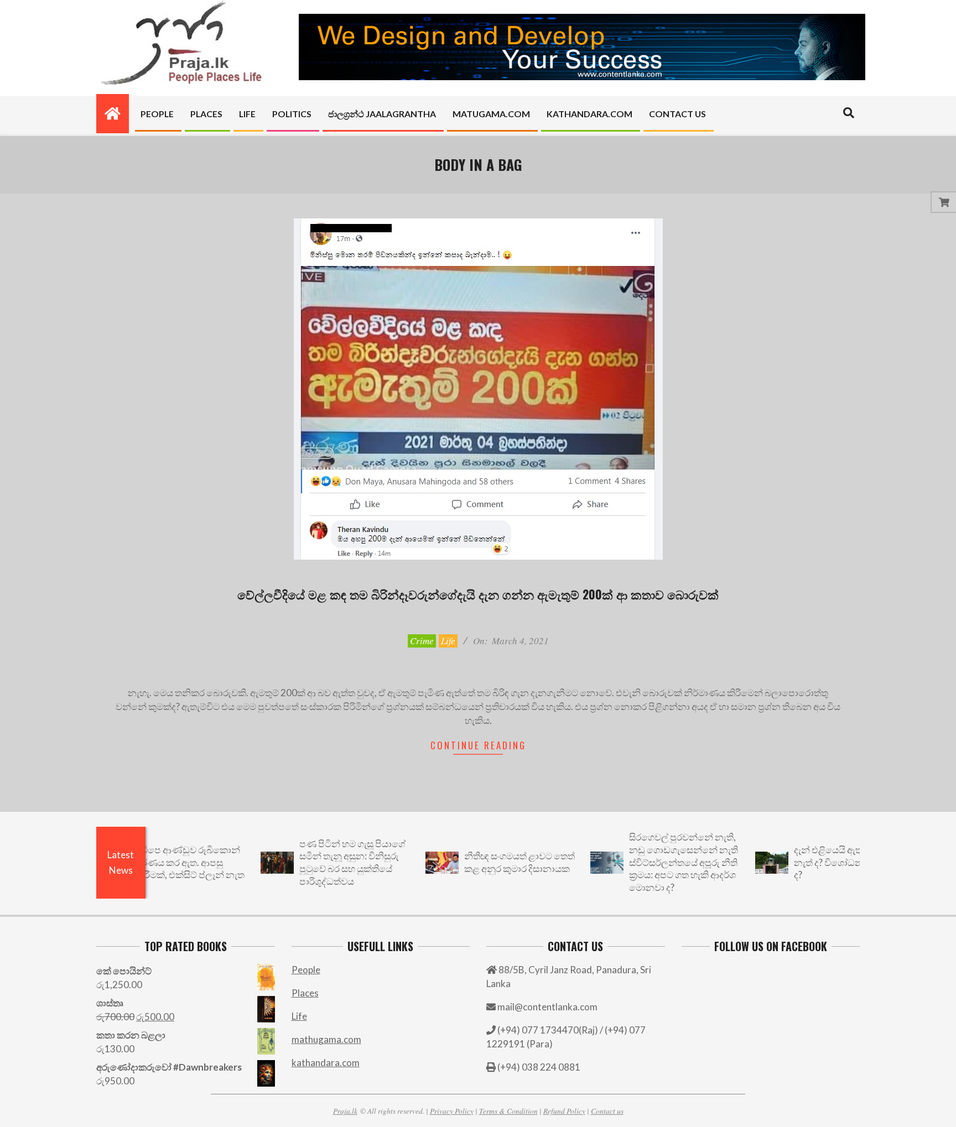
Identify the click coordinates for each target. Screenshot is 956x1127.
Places (305, 993)
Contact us (607, 1110)
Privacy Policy (452, 1110)
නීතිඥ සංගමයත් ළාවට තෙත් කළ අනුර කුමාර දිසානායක (489, 862)
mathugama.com (326, 1039)
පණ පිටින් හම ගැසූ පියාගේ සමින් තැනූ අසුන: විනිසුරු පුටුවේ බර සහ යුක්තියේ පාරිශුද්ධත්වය (322, 862)
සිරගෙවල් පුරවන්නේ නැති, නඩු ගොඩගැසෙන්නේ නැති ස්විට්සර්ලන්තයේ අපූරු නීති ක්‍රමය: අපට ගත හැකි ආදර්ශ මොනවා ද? (653, 862)
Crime (422, 640)
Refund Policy (564, 1110)
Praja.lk (345, 1110)
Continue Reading (478, 745)
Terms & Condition (508, 1110)
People (306, 969)
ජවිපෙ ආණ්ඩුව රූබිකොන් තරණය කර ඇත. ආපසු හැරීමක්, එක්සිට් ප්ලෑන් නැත (159, 862)
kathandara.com (326, 1062)
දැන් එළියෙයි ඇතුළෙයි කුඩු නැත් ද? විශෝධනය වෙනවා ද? (818, 862)
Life (448, 640)
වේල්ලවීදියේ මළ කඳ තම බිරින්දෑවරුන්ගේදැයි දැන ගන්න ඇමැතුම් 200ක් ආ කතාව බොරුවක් (478, 594)
